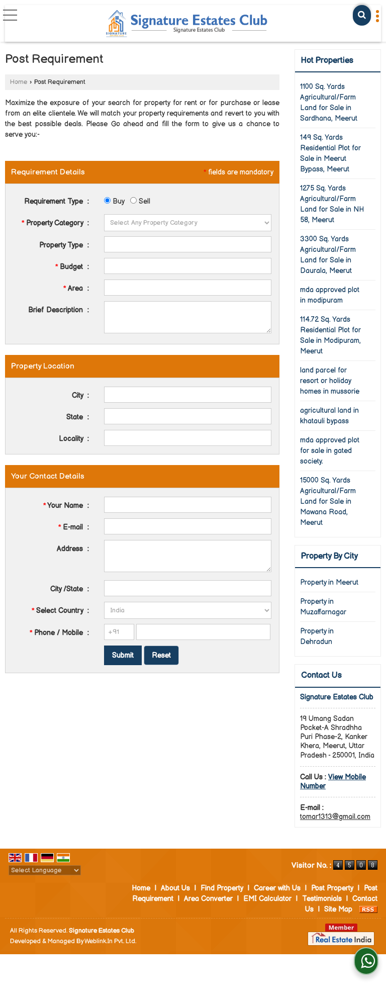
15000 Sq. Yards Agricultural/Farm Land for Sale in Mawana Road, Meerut (328, 501)
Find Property (222, 888)
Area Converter (208, 898)
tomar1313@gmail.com (335, 816)
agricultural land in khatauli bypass (329, 415)
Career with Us (277, 888)
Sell (143, 201)
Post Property (332, 888)
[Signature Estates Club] (187, 24)
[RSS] (368, 909)
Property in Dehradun (317, 636)
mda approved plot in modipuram (329, 295)
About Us (175, 888)
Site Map (338, 909)
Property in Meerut (329, 582)
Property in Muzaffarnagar (323, 606)
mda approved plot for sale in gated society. (329, 451)
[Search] (362, 15)
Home (18, 82)
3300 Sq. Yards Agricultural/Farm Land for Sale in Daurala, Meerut (328, 255)
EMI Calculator (267, 898)
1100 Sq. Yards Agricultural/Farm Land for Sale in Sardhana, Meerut (328, 102)
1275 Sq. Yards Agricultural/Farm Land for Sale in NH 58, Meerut (332, 204)
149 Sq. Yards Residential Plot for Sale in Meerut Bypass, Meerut (330, 153)
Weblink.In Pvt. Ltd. (110, 941)
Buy (117, 201)
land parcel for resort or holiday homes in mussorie (329, 381)
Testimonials (322, 898)
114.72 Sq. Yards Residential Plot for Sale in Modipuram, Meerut (330, 335)
